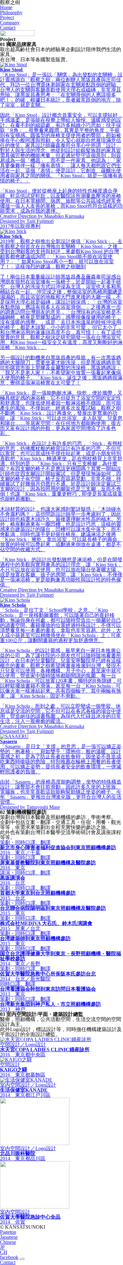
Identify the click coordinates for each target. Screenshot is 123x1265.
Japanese (9, 1237)
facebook (9, 1257)
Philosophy (11, 12)
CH (3, 1252)
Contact (7, 27)
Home (6, 7)
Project (7, 17)
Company (10, 22)
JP (2, 1247)
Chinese (8, 1242)
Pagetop (8, 1232)
